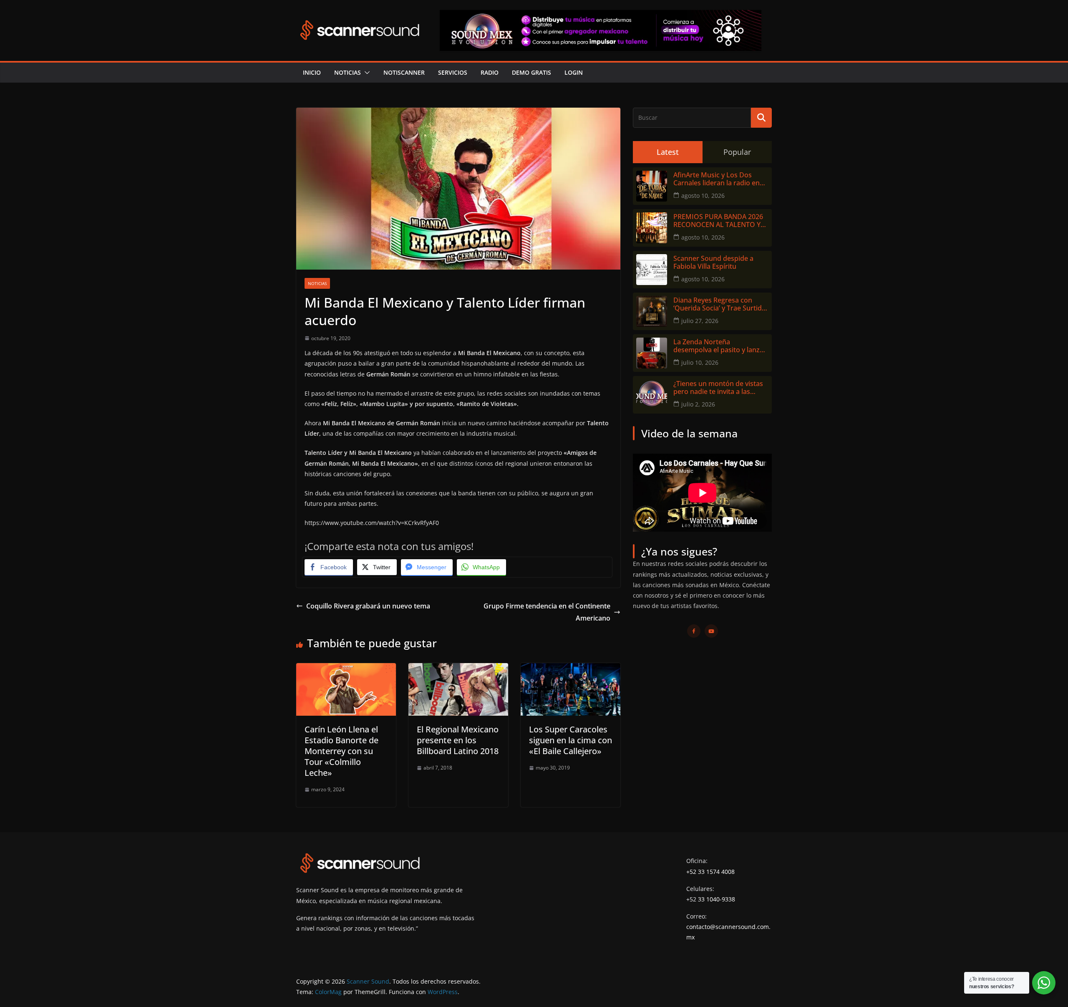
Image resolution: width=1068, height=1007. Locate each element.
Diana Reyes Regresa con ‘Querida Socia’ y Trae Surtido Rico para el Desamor (719, 304)
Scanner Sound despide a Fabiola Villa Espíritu (713, 262)
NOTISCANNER (404, 72)
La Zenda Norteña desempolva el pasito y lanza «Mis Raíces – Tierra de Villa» (718, 346)
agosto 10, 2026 (703, 195)
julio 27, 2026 (699, 321)
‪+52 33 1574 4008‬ (710, 872)
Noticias (347, 72)
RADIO (490, 72)
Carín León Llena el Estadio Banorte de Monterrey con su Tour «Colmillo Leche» (341, 751)
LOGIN (573, 72)
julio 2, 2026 (698, 404)
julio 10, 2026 (699, 362)
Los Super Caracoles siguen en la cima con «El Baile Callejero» (570, 740)
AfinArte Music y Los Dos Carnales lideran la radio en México (716, 179)
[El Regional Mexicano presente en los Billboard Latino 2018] (458, 669)
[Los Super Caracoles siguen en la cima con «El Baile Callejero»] (570, 669)
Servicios (452, 72)
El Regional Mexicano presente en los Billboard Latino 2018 (458, 740)
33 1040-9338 (716, 899)
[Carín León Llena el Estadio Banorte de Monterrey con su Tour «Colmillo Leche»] (346, 669)
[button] (365, 72)
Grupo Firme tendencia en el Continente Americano (547, 612)
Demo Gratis (531, 72)
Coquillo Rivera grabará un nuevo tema (368, 606)
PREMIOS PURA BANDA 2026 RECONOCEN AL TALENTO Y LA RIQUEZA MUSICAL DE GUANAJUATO (718, 221)
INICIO (312, 72)
